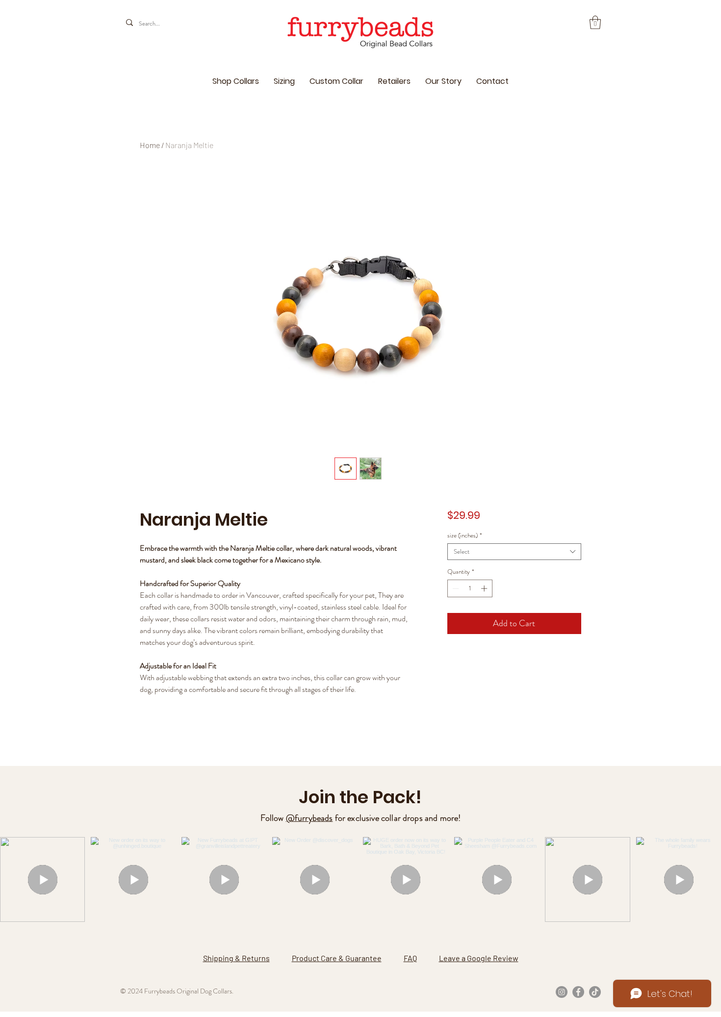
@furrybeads (309, 818)
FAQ (410, 958)
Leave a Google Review (478, 958)
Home (150, 145)
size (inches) (464, 535)
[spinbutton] (469, 588)
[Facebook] (578, 992)
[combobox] (514, 551)
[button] (595, 22)
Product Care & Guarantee (337, 958)
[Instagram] (561, 992)
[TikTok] (595, 992)
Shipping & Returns (236, 958)
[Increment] (485, 588)
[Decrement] (455, 588)
